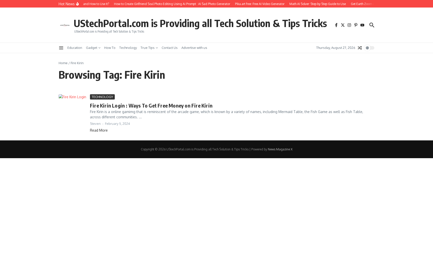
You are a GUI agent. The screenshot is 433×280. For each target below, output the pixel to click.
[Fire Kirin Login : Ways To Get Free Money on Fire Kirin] (72, 101)
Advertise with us (194, 48)
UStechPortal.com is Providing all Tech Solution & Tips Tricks (200, 23)
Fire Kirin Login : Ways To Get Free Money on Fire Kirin (151, 105)
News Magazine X (280, 149)
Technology (128, 48)
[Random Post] (360, 48)
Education (74, 48)
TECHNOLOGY (102, 97)
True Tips (148, 48)
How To (110, 48)
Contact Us (170, 48)
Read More (99, 130)
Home (63, 63)
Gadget (91, 48)
